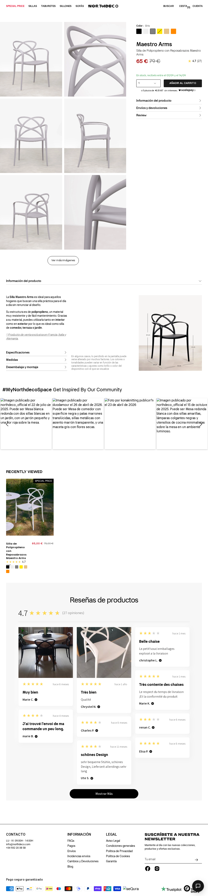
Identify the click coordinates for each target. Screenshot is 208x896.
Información (79, 834)
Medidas (12, 360)
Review (141, 115)
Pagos (71, 845)
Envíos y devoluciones (151, 108)
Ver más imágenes (63, 260)
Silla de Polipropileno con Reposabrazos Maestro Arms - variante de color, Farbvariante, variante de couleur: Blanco (12, 567)
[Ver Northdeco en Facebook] (148, 869)
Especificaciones (17, 352)
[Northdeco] (104, 6)
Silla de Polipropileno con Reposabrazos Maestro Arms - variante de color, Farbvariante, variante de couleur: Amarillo (21, 567)
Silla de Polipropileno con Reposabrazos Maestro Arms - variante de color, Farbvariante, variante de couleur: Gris (16, 567)
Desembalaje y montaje (22, 367)
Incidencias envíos (78, 856)
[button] (26, 423)
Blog (70, 866)
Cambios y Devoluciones (83, 861)
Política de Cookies (118, 856)
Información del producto (153, 100)
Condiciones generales (120, 845)
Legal (111, 834)
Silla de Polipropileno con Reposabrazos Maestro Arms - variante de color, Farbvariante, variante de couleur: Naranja (7, 571)
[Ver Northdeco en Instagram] (157, 869)
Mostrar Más (104, 794)
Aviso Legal (113, 840)
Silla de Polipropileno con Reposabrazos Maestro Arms (16, 551)
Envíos (71, 851)
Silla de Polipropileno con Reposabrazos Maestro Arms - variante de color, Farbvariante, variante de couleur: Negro (7, 567)
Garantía (111, 861)
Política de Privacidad (119, 851)
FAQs (70, 840)
